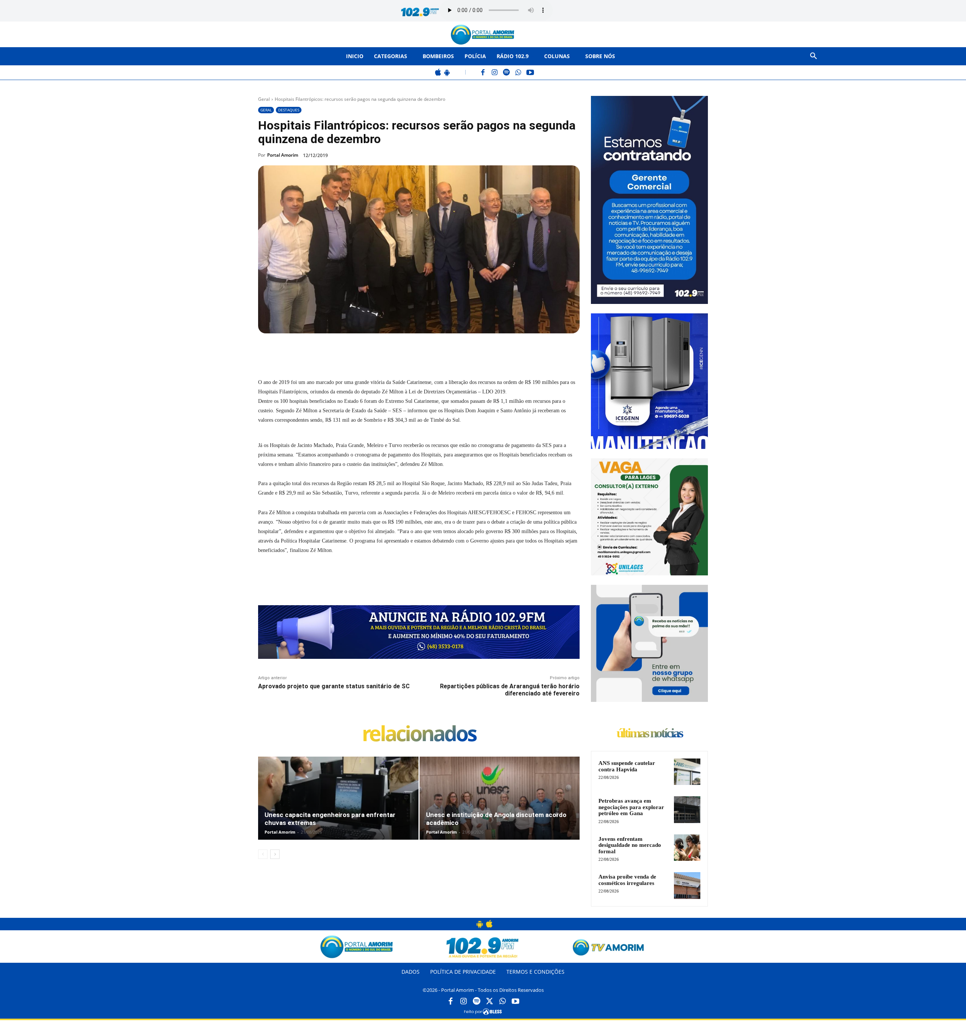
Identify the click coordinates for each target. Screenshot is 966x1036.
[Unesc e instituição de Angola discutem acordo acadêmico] (500, 806)
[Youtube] (515, 1001)
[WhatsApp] (518, 73)
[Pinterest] (360, 350)
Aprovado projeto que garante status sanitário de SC (334, 686)
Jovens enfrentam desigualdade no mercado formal (629, 845)
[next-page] (275, 854)
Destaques (288, 110)
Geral (264, 99)
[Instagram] (495, 73)
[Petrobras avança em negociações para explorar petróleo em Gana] (687, 809)
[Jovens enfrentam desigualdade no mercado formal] (687, 847)
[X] (343, 350)
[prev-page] (263, 854)
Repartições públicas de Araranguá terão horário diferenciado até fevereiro (510, 690)
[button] (813, 56)
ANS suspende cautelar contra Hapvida (626, 766)
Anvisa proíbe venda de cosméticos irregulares (627, 880)
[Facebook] (483, 73)
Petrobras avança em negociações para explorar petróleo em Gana (631, 807)
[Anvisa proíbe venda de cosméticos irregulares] (687, 885)
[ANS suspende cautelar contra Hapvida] (687, 771)
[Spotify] (506, 73)
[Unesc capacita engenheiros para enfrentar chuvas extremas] (338, 806)
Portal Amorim (282, 155)
